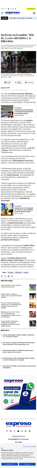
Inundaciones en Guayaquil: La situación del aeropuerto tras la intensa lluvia (23, 111)
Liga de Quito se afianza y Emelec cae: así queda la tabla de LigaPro (11, 295)
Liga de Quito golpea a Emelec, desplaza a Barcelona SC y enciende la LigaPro (18, 335)
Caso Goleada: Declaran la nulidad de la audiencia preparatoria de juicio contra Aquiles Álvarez (10, 323)
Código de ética (18, 436)
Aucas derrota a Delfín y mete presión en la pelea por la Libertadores (19, 366)
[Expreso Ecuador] (18, 426)
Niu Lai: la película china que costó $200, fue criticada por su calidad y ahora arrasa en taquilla (11, 305)
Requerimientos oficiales (18, 439)
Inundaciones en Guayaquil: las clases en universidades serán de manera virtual (23, 209)
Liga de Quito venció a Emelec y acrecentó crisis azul (11, 286)
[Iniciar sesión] (34, 13)
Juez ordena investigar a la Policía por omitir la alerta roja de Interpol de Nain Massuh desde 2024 (19, 343)
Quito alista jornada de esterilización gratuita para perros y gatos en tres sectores (18, 351)
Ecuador (10, 272)
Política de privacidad (29, 446)
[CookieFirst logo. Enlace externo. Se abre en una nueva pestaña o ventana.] (2, 448)
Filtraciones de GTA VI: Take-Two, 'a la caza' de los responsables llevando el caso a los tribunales (11, 314)
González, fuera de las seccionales (21, 18)
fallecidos (18, 272)
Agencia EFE (5, 87)
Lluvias (26, 272)
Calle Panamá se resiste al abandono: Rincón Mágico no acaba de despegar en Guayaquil (19, 359)
